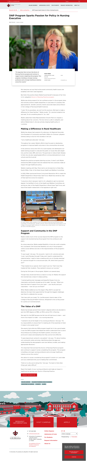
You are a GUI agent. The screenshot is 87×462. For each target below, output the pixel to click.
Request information (29, 375)
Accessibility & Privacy (34, 443)
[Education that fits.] (13, 5)
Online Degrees (33, 5)
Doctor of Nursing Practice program (42, 97)
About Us (76, 5)
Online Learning (25, 381)
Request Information (66, 5)
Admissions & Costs (44, 5)
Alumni (44, 384)
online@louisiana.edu (34, 433)
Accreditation (32, 446)
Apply (67, 422)
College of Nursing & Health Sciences (42, 381)
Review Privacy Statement (74, 452)
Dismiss (74, 456)
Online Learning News (25, 10)
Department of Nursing (27, 384)
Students (38, 384)
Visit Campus (43, 422)
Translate (74, 436)
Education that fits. (13, 10)
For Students (55, 5)
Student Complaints (34, 444)
